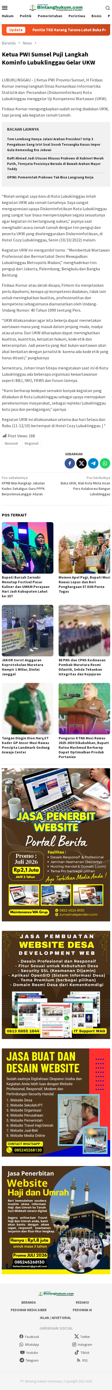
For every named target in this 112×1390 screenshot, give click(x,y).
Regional (31, 443)
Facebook (32, 1337)
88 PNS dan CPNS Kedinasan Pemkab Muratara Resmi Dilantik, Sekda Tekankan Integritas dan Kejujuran (82, 667)
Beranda (28, 1302)
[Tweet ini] (81, 463)
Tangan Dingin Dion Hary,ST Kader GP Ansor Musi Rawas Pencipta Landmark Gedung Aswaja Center (26, 745)
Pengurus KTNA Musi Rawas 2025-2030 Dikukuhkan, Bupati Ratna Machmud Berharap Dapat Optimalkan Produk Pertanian (84, 747)
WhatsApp (32, 1344)
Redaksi (82, 1302)
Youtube (32, 1352)
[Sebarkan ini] (70, 463)
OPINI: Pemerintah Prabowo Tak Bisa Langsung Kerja (50, 177)
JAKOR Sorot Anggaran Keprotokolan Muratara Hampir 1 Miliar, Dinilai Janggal (22, 667)
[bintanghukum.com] (56, 7)
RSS (85, 1360)
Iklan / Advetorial (55, 1318)
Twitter (85, 1337)
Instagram (85, 1344)
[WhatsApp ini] (105, 463)
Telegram (32, 1360)
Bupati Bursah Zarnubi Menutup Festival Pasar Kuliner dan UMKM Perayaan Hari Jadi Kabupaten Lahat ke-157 (25, 586)
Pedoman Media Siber (29, 1310)
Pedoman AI (82, 1310)
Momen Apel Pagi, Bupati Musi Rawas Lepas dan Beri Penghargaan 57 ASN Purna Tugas (84, 584)
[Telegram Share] (93, 463)
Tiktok (84, 1352)
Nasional (11, 443)
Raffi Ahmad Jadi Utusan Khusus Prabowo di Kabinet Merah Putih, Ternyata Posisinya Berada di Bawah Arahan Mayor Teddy (55, 163)
